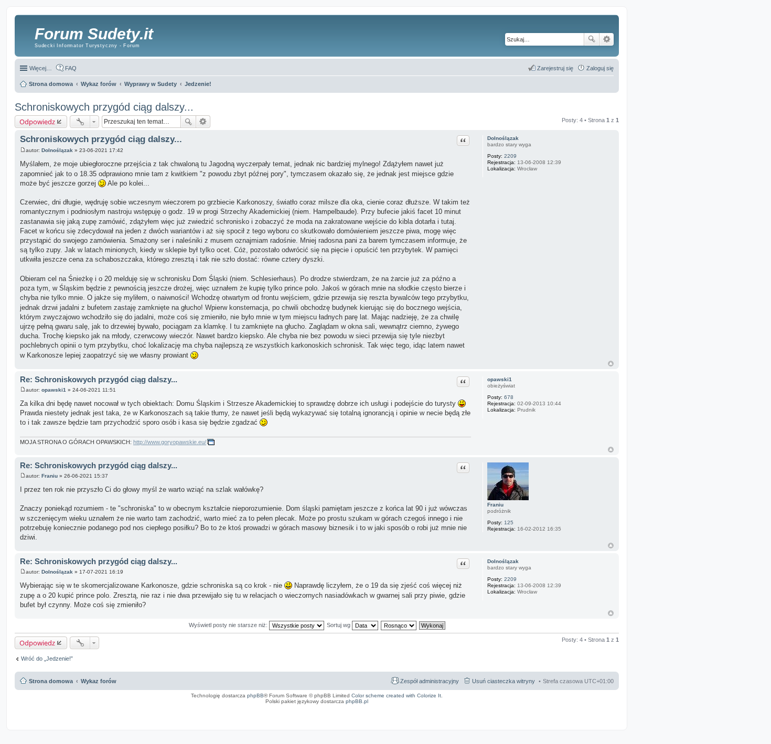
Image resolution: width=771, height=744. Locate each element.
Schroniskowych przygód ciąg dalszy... (104, 107)
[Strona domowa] (26, 34)
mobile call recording (605, 711)
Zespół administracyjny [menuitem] (429, 681)
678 (508, 397)
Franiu (495, 505)
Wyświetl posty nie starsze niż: (229, 625)
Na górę (611, 363)
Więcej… (40, 68)
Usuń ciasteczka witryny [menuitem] (503, 681)
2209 (510, 156)
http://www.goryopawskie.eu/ (169, 442)
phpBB (255, 695)
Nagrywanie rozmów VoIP (538, 708)
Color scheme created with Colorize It (396, 695)
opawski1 (499, 379)
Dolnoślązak (503, 138)
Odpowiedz (37, 121)
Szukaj (591, 39)
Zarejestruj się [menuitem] (555, 68)
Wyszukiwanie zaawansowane (606, 39)
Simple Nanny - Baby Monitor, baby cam (458, 708)
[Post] (23, 150)
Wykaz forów (98, 681)
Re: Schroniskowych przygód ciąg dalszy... (98, 379)
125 (508, 522)
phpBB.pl (357, 701)
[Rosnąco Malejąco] (399, 625)
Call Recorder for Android (503, 708)
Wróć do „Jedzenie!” (47, 658)
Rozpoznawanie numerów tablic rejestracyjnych (587, 708)
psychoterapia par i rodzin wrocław (596, 714)
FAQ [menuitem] (71, 68)
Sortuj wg (339, 625)
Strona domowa (51, 681)
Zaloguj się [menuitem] (600, 68)
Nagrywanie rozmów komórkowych (568, 711)
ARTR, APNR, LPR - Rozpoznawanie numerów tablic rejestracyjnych (383, 708)
